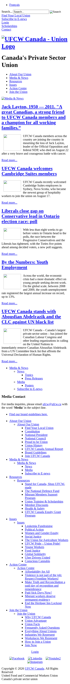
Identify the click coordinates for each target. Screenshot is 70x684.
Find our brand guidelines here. (28, 414)
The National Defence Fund (42, 491)
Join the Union (18, 91)
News (20, 371)
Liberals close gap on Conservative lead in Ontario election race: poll (31, 216)
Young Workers (34, 547)
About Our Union (20, 74)
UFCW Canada (34, 668)
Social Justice (33, 536)
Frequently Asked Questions (42, 627)
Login (35, 651)
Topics (29, 375)
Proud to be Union (36, 442)
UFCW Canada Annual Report (44, 449)
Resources (15, 81)
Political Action (34, 529)
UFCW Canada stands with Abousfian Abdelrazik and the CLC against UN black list (31, 316)
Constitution (32, 431)
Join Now (31, 645)
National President (36, 435)
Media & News (18, 77)
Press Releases (34, 378)
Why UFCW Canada (38, 617)
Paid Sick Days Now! (38, 592)
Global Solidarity (35, 554)
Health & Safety (35, 508)
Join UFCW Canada (37, 456)
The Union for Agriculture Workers (46, 540)
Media (21, 382)
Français (14, 4)
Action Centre (18, 88)
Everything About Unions (41, 631)
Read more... (9, 160)
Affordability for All (37, 571)
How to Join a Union (38, 641)
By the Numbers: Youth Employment (25, 265)
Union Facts (32, 624)
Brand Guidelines (35, 452)
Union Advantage (36, 620)
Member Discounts (36, 505)
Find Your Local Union (39, 428)
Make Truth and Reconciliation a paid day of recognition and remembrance (45, 585)
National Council (35, 438)
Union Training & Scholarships (44, 501)
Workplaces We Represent (41, 638)
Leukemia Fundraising (38, 526)
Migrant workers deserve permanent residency (40, 597)
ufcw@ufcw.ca (52, 404)
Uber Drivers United (37, 557)
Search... (7, 11)
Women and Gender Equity (42, 533)
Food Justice (32, 550)
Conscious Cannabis (37, 561)
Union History (34, 445)
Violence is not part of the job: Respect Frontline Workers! (43, 576)
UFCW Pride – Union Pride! (42, 543)
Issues (13, 84)
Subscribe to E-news (29, 389)
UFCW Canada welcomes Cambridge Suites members (29, 171)
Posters (29, 385)
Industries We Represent (40, 634)
